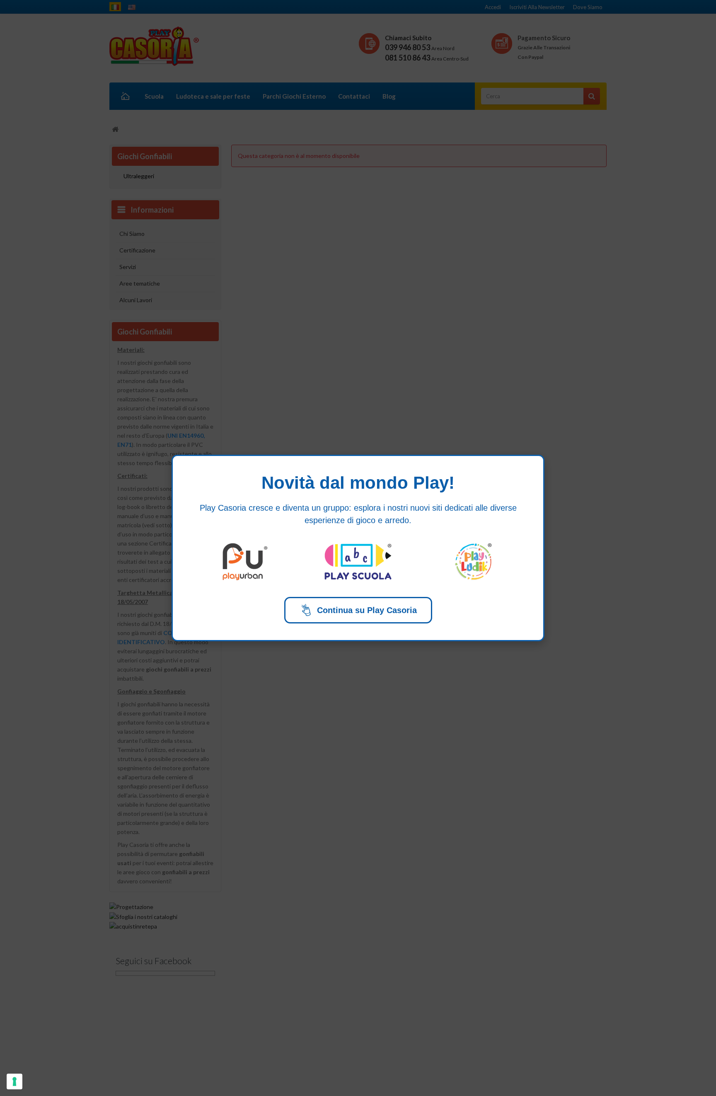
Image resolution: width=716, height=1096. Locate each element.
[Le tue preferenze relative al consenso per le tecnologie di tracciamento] (14, 1081)
